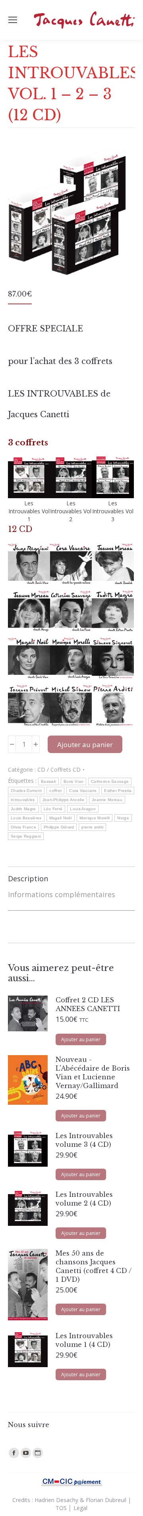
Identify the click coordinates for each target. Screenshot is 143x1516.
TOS (61, 1508)
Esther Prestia (117, 790)
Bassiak (48, 781)
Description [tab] (28, 878)
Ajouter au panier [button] (80, 1039)
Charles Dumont (26, 790)
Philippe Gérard (59, 827)
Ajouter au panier (85, 744)
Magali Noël (60, 818)
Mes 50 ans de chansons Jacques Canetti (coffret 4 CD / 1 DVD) (93, 1266)
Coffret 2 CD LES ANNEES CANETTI (88, 1004)
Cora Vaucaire (83, 790)
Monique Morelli (94, 818)
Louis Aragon (83, 809)
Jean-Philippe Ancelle (63, 799)
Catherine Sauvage (110, 781)
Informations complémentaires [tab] (61, 894)
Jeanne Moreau (107, 799)
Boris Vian (73, 781)
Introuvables (23, 799)
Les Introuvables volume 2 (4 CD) (84, 1198)
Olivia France (23, 827)
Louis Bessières (26, 818)
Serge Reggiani (26, 836)
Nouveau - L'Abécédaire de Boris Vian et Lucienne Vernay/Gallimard (93, 1073)
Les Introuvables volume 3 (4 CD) (84, 1140)
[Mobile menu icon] (12, 20)
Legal (80, 1508)
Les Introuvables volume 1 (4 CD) (84, 1340)
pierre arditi (92, 827)
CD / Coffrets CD (59, 769)
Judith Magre (23, 809)
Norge (123, 818)
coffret (55, 790)
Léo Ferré (53, 809)
